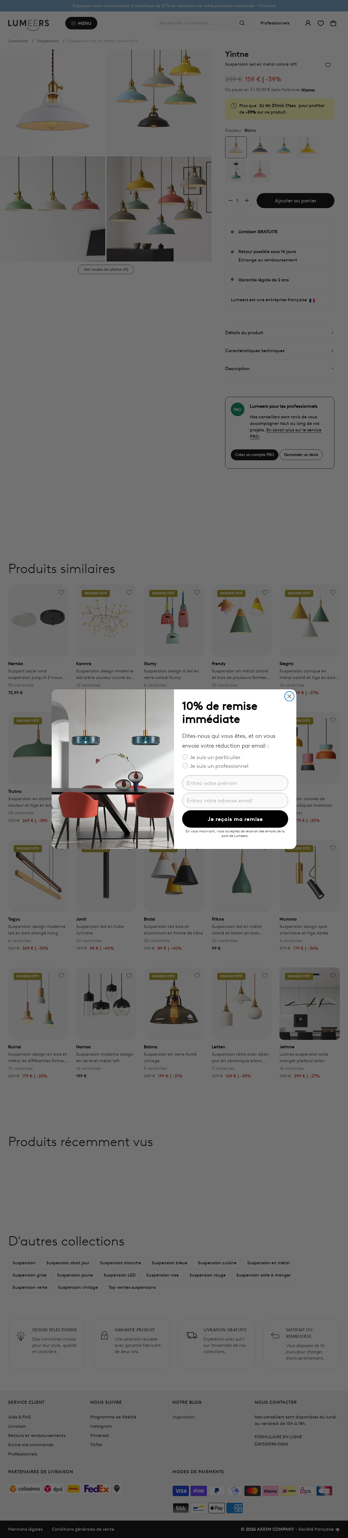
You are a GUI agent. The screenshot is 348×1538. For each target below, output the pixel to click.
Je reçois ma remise (235, 819)
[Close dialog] (289, 696)
